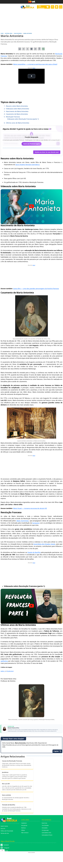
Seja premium (41, 7)
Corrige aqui (45, 830)
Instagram (6, 848)
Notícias (23, 828)
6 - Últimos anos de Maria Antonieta (16, 123)
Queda (29, 552)
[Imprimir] (19, 49)
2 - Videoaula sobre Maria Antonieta (16, 109)
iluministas (25, 521)
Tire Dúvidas (45, 825)
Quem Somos (4, 826)
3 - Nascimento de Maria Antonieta (16, 111)
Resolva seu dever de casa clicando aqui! (47, 152)
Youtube (6, 850)
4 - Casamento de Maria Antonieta (16, 114)
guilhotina (4, 661)
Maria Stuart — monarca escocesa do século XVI (30, 508)
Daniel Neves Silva (13, 728)
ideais (18, 521)
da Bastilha (36, 552)
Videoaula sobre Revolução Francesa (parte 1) (23, 119)
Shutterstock (10, 671)
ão (61, 54)
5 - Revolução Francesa (12, 117)
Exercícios (44, 823)
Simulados (44, 828)
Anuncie (3, 828)
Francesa (4, 56)
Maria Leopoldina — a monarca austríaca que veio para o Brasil (35, 64)
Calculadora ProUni (47, 835)
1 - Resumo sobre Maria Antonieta (16, 106)
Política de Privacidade (7, 831)
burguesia (35, 523)
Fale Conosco (24, 832)
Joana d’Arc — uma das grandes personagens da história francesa (36, 289)
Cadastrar (24, 823)
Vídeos (23, 830)
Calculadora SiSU (46, 832)
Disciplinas (24, 825)
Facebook (6, 845)
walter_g (3, 671)
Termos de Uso (5, 833)
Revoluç (58, 54)
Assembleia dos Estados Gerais (44, 544)
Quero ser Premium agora (31, 144)
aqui (34, 68)
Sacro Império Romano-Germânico (27, 165)
